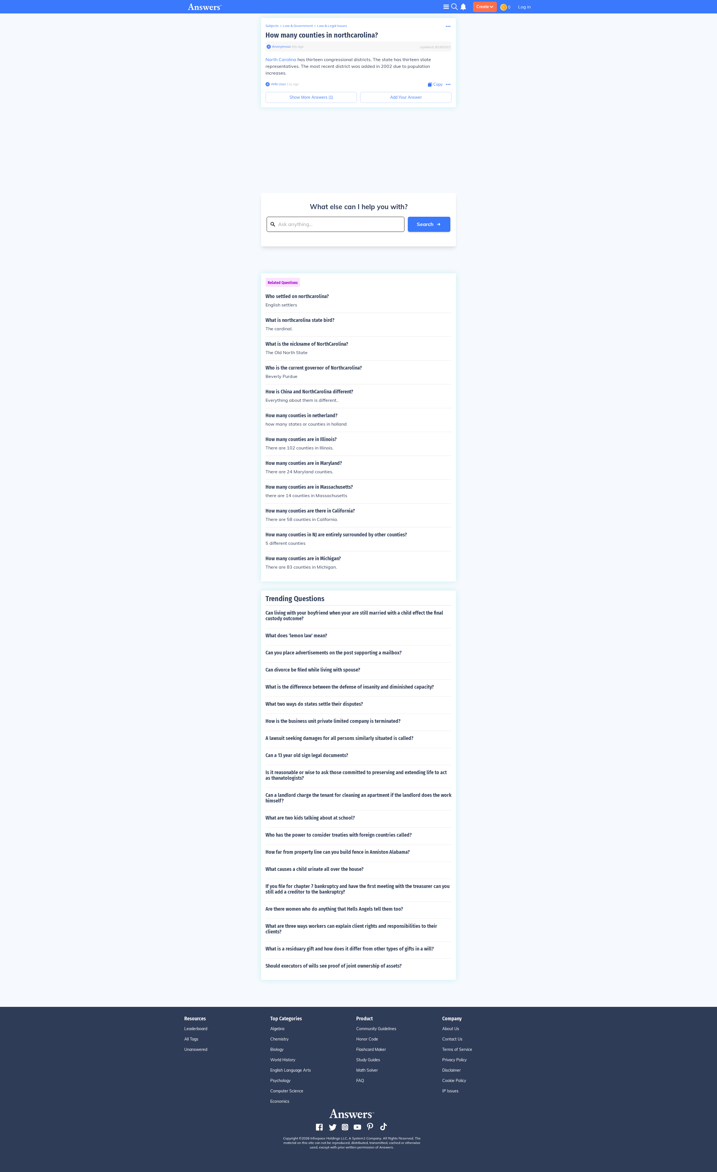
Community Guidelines (376, 1028)
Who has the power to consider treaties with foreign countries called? (339, 835)
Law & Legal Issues (332, 26)
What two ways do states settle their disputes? (314, 704)
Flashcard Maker (371, 1049)
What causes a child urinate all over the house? (315, 869)
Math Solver (367, 1070)
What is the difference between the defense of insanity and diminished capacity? (350, 687)
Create (482, 6)
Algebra (277, 1028)
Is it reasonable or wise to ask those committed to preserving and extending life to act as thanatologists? (356, 775)
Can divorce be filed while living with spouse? (313, 670)
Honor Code (367, 1039)
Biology (276, 1049)
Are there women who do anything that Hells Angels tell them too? (334, 909)
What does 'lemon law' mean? (296, 636)
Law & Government (298, 26)
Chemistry (279, 1039)
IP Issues (450, 1090)
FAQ (360, 1080)
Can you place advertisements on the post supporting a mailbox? (334, 653)
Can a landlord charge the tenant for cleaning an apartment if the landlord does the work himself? (358, 798)
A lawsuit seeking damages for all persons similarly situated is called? (339, 738)
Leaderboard (195, 1028)
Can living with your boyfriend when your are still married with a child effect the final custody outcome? (354, 616)
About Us (450, 1028)
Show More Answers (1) (311, 97)
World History (282, 1059)
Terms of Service (457, 1049)
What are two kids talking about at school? (310, 818)
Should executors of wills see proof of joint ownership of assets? (334, 966)
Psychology (280, 1080)
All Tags (191, 1039)
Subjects (272, 26)
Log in (524, 7)
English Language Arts (290, 1070)
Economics (279, 1101)
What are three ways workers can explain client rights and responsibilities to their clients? (351, 929)
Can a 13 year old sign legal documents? (307, 755)
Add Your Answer (406, 97)
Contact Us (452, 1039)
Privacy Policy (454, 1059)
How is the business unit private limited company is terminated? (333, 721)
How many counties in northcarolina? (322, 35)
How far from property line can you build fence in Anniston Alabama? (338, 852)
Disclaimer (451, 1070)
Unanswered (195, 1049)
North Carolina (281, 59)
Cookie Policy (454, 1080)
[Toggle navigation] (446, 6)
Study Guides (368, 1059)
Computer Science (286, 1090)
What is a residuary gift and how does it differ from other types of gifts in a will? (350, 949)
